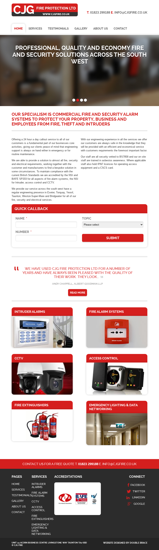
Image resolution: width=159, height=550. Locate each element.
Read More (77, 292)
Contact (120, 28)
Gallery (80, 28)
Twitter (139, 491)
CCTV (35, 501)
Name (21, 218)
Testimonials (58, 28)
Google (139, 503)
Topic (86, 218)
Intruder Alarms (39, 485)
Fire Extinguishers (43, 517)
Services (35, 28)
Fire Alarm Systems (39, 494)
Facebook (137, 484)
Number (24, 232)
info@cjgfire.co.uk (130, 12)
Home (18, 28)
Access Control (38, 509)
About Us (100, 28)
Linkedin (138, 497)
